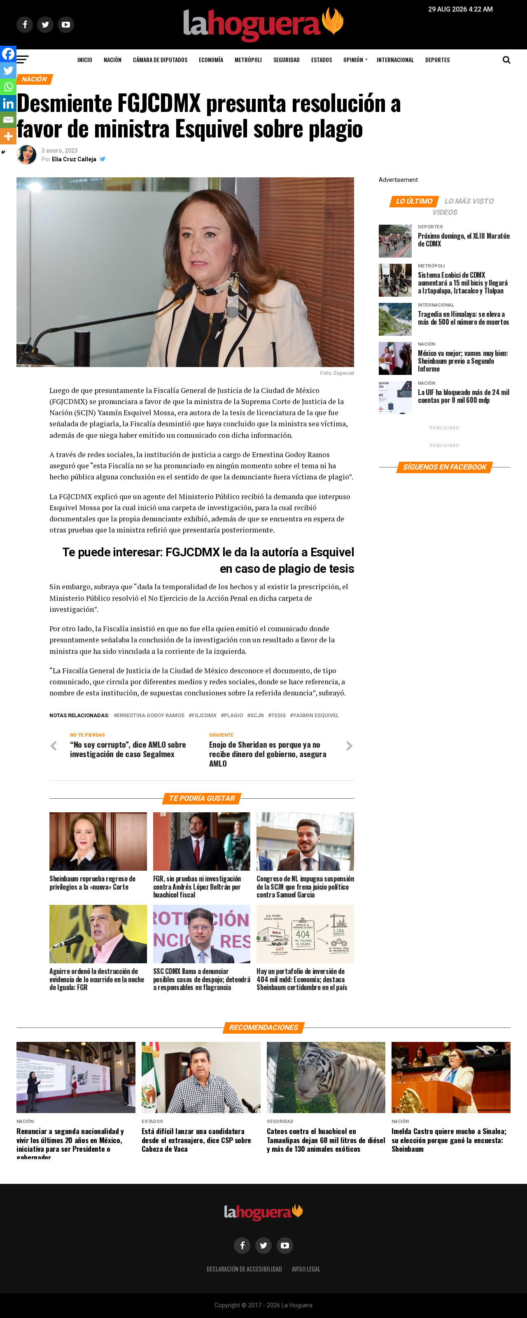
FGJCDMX (204, 715)
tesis (278, 715)
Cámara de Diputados (160, 59)
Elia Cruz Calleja (74, 159)
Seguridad (286, 59)
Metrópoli (248, 59)
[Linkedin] (8, 103)
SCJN (257, 715)
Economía (211, 59)
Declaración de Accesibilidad (244, 1269)
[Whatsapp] (8, 87)
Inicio (84, 59)
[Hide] (3, 152)
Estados (321, 59)
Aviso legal (306, 1269)
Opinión (353, 59)
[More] (8, 136)
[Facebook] (8, 54)
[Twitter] (8, 70)
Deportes (437, 59)
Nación (112, 59)
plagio (233, 715)
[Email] (8, 120)
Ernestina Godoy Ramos (150, 715)
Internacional (395, 59)
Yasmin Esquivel (316, 715)
